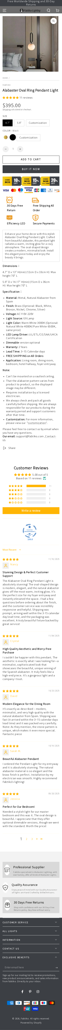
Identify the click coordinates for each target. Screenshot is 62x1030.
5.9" (19, 123)
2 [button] (26, 839)
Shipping (7, 109)
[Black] (13, 137)
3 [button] (32, 839)
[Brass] (6, 137)
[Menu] (4, 10)
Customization (38, 123)
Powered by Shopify (31, 1023)
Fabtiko (7, 85)
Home (5, 78)
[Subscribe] (57, 968)
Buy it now (31, 169)
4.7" (7, 123)
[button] (48, 10)
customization (37, 423)
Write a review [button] (31, 510)
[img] (11, 559)
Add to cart (31, 159)
